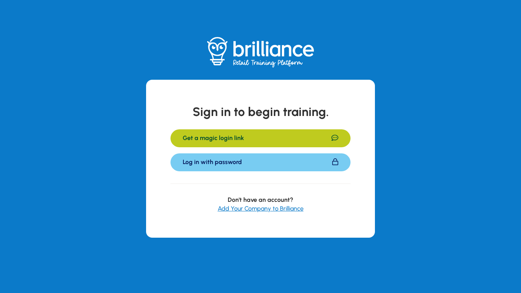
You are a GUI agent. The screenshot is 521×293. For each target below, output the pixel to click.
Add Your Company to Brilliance (261, 208)
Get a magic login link (213, 138)
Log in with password (212, 162)
